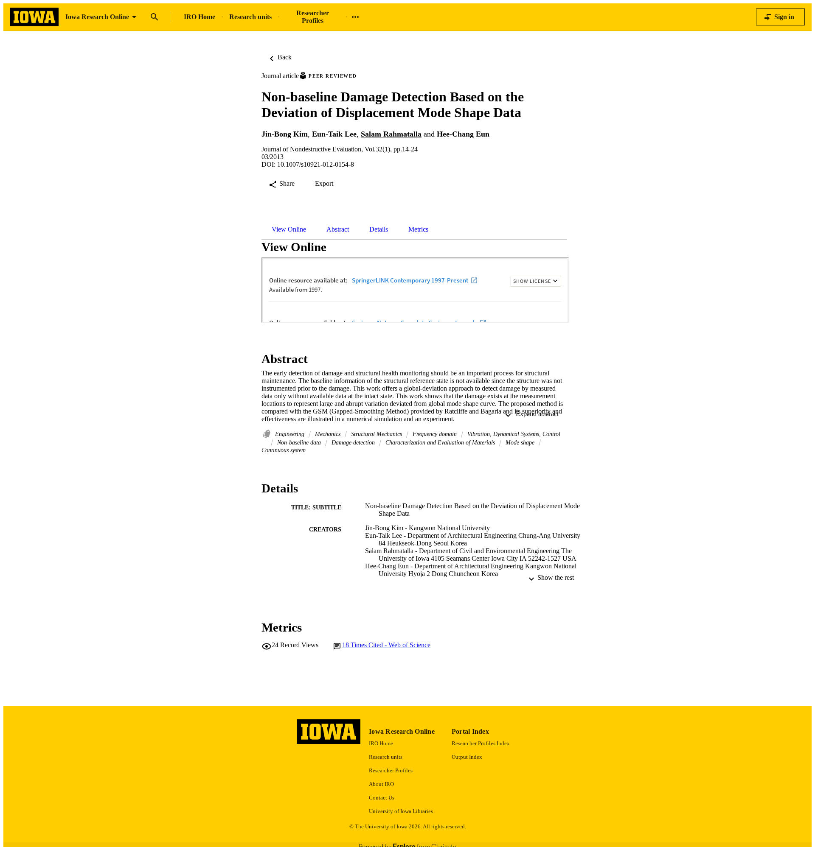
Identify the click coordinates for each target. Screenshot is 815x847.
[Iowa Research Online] (34, 17)
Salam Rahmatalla (391, 134)
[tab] (288, 229)
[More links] (355, 16)
